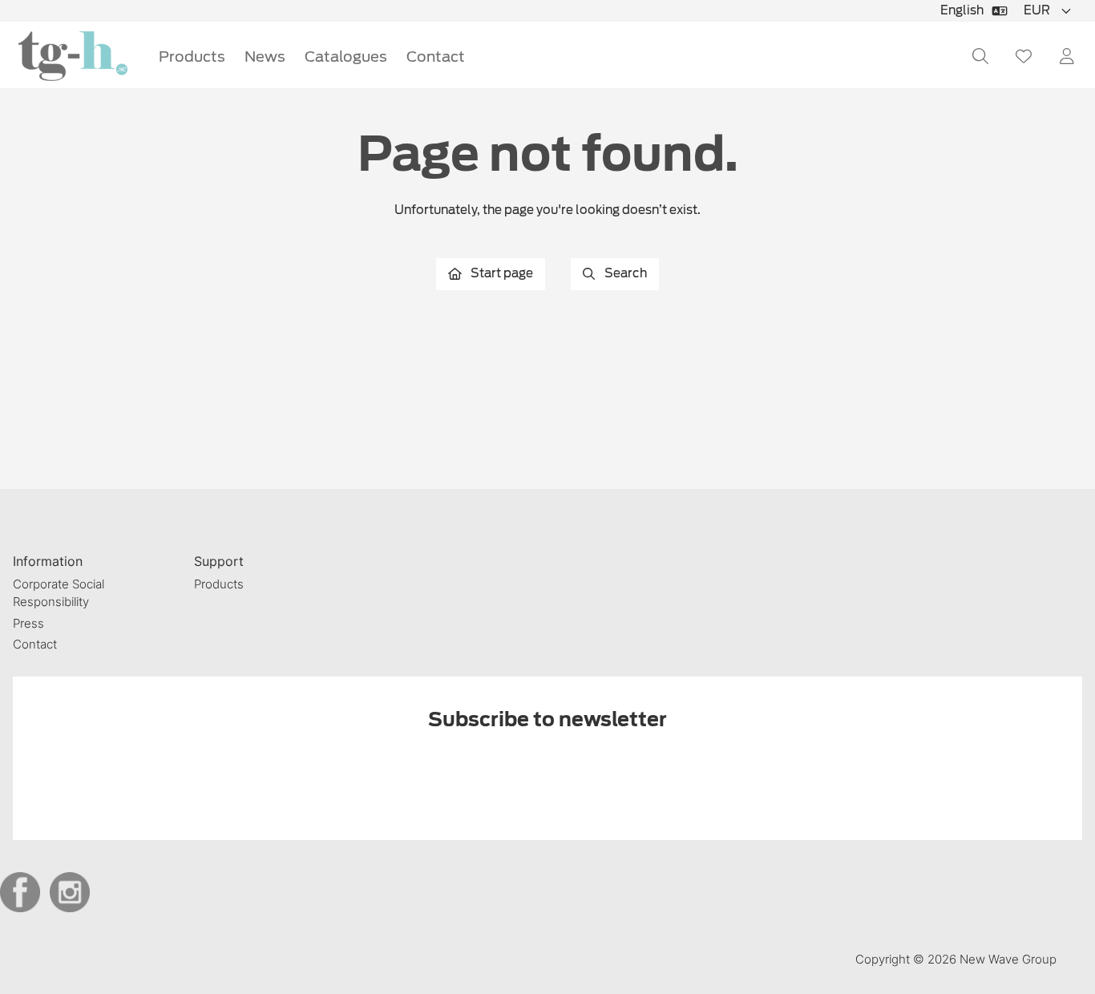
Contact (435, 56)
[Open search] (980, 56)
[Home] (73, 56)
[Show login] (1067, 56)
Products (192, 56)
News (264, 56)
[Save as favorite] (1023, 56)
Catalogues (346, 56)
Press (28, 623)
